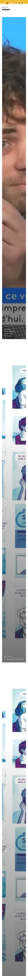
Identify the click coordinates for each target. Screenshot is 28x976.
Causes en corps (8, 656)
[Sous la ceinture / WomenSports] (14, 501)
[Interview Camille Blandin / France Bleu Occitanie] (14, 178)
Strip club (6, 326)
